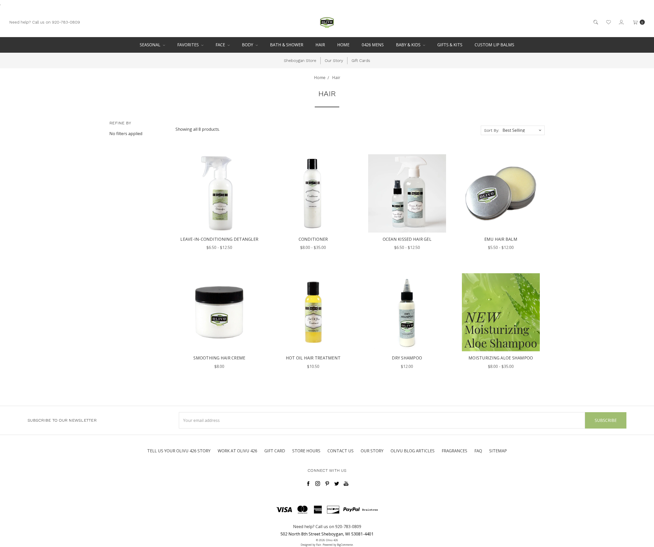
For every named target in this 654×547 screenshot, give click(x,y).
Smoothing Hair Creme (219, 358)
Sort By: (491, 130)
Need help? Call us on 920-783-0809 (44, 21)
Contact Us (341, 451)
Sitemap (498, 451)
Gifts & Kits (449, 45)
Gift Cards (361, 60)
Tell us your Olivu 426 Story (179, 451)
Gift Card (274, 451)
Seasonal (150, 45)
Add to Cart (219, 323)
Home (343, 45)
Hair (320, 45)
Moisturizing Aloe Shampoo (501, 358)
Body (248, 45)
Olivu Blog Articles (413, 451)
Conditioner (313, 239)
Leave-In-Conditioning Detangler (219, 239)
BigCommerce (345, 544)
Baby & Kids (409, 45)
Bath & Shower (286, 45)
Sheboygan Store (300, 60)
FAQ (478, 451)
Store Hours (306, 451)
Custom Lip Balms (494, 45)
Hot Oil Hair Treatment (313, 358)
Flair (318, 544)
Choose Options (219, 204)
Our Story (334, 60)
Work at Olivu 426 (237, 451)
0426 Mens (373, 45)
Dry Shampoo (407, 358)
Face (221, 45)
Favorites (188, 45)
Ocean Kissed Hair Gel (407, 239)
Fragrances (454, 451)
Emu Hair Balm (500, 239)
